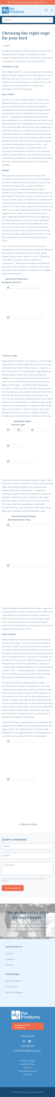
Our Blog (9, 965)
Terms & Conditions (14, 993)
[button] (52, 10)
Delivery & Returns (13, 981)
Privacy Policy (11, 987)
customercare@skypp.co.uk (27, 1050)
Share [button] (7, 46)
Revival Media (40, 1092)
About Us (9, 954)
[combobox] (27, 20)
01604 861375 (27, 1046)
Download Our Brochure (22, 1026)
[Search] (50, 20)
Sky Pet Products (21, 1092)
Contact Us (10, 959)
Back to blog (29, 824)
